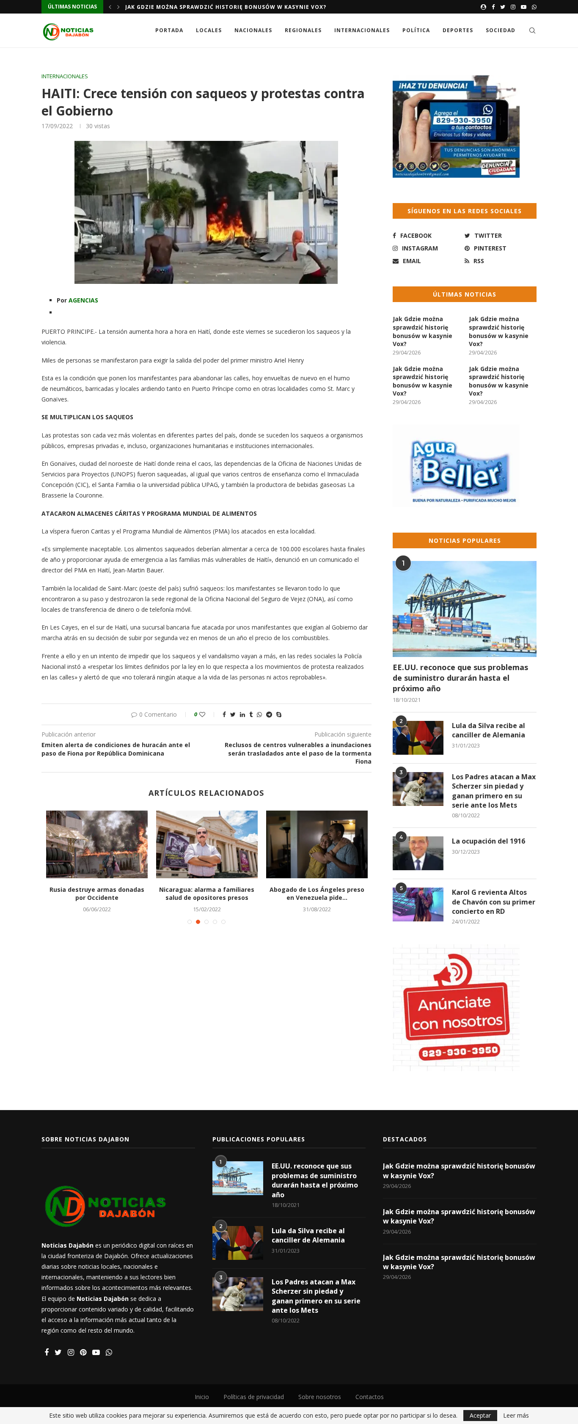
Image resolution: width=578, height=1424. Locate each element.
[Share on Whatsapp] (259, 714)
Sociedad (500, 30)
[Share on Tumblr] (251, 714)
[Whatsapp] (534, 7)
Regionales (303, 30)
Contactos (369, 1397)
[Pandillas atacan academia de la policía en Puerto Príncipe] (317, 844)
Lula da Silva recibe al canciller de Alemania (488, 730)
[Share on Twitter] (233, 714)
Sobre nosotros (319, 1397)
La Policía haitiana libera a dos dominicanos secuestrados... (206, 893)
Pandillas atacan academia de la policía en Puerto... (316, 893)
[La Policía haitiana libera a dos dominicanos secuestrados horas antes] (207, 844)
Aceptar (480, 1415)
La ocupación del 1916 (488, 841)
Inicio (202, 1397)
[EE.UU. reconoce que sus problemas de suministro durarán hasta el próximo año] (465, 609)
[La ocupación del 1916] (418, 853)
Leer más (516, 1416)
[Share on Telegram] (269, 714)
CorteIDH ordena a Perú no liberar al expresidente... (96, 893)
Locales (209, 30)
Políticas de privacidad (253, 1397)
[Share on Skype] (278, 714)
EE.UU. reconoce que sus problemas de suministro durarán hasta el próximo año (460, 677)
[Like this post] (208, 714)
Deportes (458, 30)
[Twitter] (502, 7)
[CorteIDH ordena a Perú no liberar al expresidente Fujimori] (97, 844)
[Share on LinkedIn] (242, 714)
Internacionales (362, 30)
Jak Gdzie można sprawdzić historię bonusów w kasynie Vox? (225, 7)
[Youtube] (523, 7)
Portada (169, 30)
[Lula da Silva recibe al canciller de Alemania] (418, 738)
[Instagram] (513, 7)
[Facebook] (493, 7)
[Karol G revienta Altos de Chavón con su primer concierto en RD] (418, 904)
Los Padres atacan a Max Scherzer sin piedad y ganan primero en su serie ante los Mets (494, 791)
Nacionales (253, 30)
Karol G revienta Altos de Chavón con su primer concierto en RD (493, 902)
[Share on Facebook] (224, 714)
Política (416, 30)
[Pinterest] (83, 1353)
